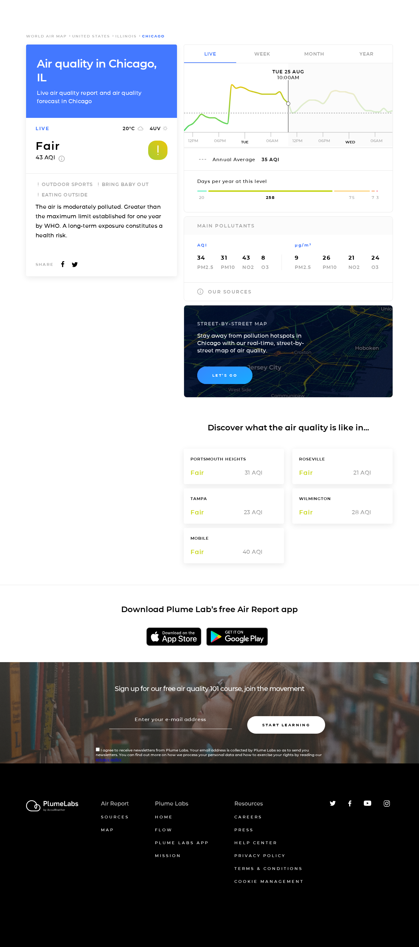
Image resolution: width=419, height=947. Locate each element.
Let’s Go (224, 375)
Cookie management (269, 881)
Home (164, 816)
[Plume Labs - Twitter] (333, 805)
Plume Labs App (182, 842)
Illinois (126, 36)
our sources (230, 292)
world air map (46, 36)
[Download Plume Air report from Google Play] (237, 637)
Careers (248, 816)
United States (91, 36)
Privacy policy (260, 855)
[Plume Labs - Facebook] (350, 805)
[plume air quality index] (62, 160)
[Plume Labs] (52, 806)
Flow (164, 829)
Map (107, 829)
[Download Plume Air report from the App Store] (174, 637)
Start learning (286, 725)
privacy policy (108, 759)
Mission (168, 855)
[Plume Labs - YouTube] (367, 805)
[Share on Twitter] (75, 266)
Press (244, 829)
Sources (115, 816)
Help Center (255, 842)
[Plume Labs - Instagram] (387, 806)
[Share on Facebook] (62, 266)
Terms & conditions (268, 868)
